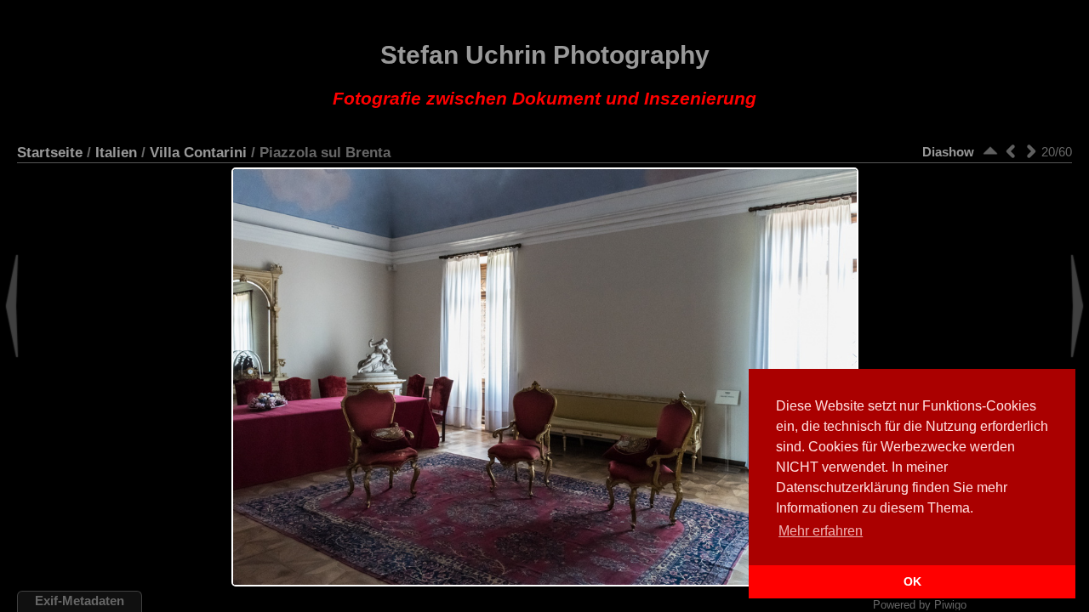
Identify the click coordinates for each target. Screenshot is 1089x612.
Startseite (50, 152)
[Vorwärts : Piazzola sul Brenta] (1031, 151)
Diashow (948, 151)
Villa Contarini (198, 152)
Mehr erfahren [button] (820, 531)
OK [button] (912, 581)
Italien (116, 152)
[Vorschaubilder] (990, 151)
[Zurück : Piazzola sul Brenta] (1011, 151)
